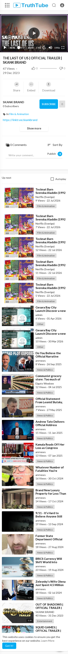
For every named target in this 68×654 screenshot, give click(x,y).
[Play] (5, 47)
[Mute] (50, 47)
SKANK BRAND (13, 102)
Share (16, 90)
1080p (57, 48)
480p (56, 38)
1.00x (38, 48)
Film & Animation (19, 114)
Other (40, 324)
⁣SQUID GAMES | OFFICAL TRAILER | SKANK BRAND (48, 631)
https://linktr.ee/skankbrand (20, 120)
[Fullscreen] (63, 47)
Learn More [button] (47, 640)
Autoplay (60, 179)
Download (48, 90)
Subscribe (49, 104)
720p (56, 33)
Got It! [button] (9, 645)
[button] (62, 5)
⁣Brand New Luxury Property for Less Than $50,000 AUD (51, 493)
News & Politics (45, 369)
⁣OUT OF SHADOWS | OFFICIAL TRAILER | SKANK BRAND (49, 608)
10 (44, 47)
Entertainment (44, 621)
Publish (52, 153)
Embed (31, 90)
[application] (34, 33)
